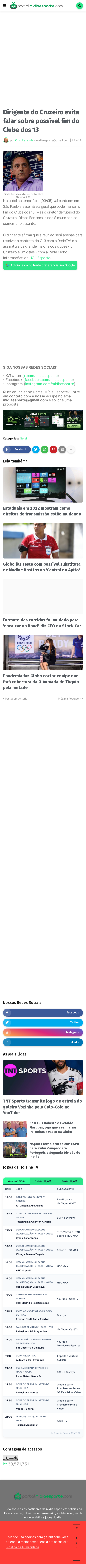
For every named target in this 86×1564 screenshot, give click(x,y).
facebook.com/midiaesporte (49, 380)
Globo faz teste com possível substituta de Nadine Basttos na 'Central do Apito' (42, 567)
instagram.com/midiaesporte (49, 384)
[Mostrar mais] (71, 449)
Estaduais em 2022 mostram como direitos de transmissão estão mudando (42, 511)
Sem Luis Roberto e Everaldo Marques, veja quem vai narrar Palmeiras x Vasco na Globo (53, 1127)
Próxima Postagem (69, 698)
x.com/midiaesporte (41, 376)
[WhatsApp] (44, 449)
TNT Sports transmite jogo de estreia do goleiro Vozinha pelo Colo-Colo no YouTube (42, 1107)
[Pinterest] (53, 449)
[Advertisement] (43, 61)
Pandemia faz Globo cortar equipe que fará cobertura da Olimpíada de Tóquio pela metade (41, 681)
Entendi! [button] (77, 1542)
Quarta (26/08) (16, 1181)
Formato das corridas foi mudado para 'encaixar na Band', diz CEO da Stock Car (42, 622)
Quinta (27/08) (43, 1181)
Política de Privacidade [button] (22, 1547)
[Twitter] (36, 449)
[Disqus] (43, 750)
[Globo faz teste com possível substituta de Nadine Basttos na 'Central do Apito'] (43, 541)
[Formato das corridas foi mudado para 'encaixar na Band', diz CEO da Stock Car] (43, 596)
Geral (23, 438)
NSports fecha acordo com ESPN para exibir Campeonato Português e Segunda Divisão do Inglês (55, 1150)
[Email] (62, 449)
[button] (4, 5)
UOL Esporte (39, 258)
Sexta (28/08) (69, 1181)
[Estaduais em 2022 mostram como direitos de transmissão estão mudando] (43, 485)
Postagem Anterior (16, 698)
